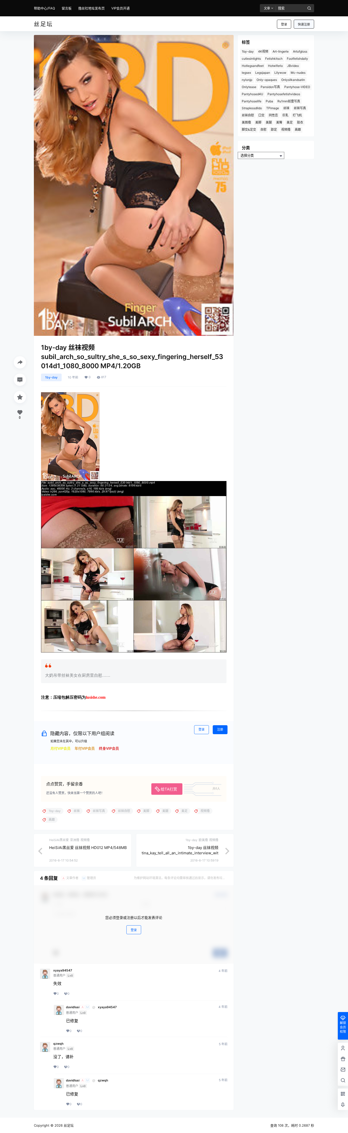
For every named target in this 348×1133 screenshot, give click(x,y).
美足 (290, 122)
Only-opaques (267, 80)
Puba (269, 101)
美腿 (269, 122)
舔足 (274, 129)
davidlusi (72, 1007)
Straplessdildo (252, 108)
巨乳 (285, 115)
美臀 (279, 122)
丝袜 (286, 108)
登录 (284, 24)
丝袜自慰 (248, 115)
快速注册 (304, 24)
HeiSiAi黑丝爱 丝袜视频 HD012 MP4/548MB (88, 847)
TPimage (272, 108)
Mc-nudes (298, 73)
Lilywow (280, 73)
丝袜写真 (300, 108)
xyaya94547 (62, 970)
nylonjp (247, 80)
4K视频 (263, 51)
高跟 (298, 129)
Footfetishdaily (297, 58)
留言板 (67, 8)
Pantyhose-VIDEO (297, 87)
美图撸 (246, 122)
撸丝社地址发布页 (91, 8)
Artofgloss (300, 51)
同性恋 (273, 115)
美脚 (258, 122)
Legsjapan (262, 73)
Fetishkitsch (274, 58)
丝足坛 (68, 1125)
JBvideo (293, 66)
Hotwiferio (275, 66)
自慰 (263, 129)
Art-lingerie (281, 51)
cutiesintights (251, 58)
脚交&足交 (249, 129)
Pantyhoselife (251, 101)
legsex (246, 73)
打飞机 (297, 115)
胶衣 (300, 122)
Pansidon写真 (270, 87)
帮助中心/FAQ (44, 8)
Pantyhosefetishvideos (283, 94)
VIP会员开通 (120, 8)
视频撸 (285, 129)
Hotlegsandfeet (253, 66)
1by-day (51, 377)
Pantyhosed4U (252, 94)
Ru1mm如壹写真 (288, 101)
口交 (261, 115)
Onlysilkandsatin (293, 80)
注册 (220, 729)
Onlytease (249, 87)
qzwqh (58, 1043)
